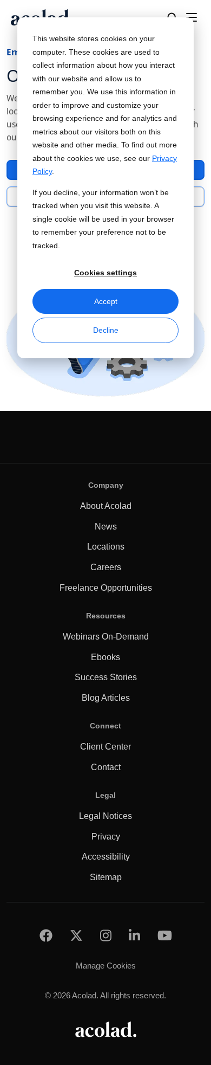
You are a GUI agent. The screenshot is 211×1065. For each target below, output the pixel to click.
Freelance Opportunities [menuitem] (106, 587)
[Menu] (191, 17)
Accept (105, 301)
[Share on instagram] (105, 936)
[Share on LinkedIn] (134, 936)
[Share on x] (76, 936)
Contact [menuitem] (106, 767)
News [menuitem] (106, 526)
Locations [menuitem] (105, 546)
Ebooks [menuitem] (105, 657)
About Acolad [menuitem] (105, 506)
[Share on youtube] (164, 936)
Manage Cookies (106, 965)
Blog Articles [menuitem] (106, 697)
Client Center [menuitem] (105, 746)
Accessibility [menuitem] (106, 856)
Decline (105, 330)
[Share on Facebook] (45, 936)
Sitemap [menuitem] (106, 877)
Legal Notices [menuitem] (105, 816)
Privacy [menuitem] (105, 836)
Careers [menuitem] (105, 567)
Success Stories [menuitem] (106, 677)
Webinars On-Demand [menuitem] (106, 636)
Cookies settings (105, 272)
